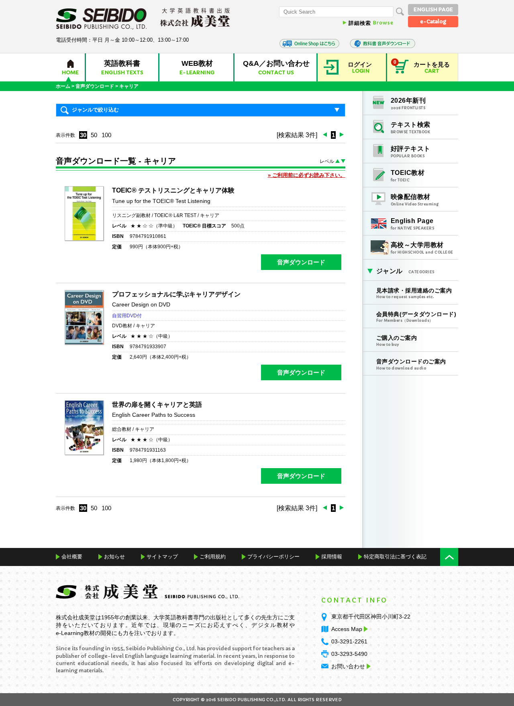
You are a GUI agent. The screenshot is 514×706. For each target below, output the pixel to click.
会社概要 (71, 557)
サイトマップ (162, 557)
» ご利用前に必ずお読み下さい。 (306, 175)
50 (94, 135)
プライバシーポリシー (273, 557)
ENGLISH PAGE (433, 9)
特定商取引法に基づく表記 (395, 557)
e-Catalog (433, 21)
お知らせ (114, 557)
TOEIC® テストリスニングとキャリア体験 (173, 190)
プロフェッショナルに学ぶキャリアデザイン (176, 294)
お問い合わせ (348, 666)
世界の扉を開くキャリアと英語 (157, 404)
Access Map (346, 629)
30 (83, 135)
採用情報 (331, 557)
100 (106, 135)
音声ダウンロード (94, 86)
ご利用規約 (213, 557)
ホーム (63, 86)
